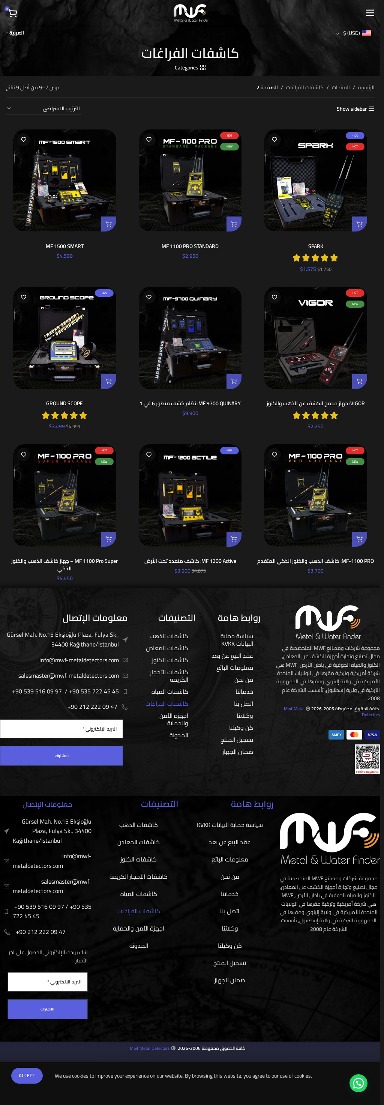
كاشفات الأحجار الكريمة (169, 675)
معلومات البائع (234, 667)
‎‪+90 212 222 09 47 (92, 706)
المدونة (179, 735)
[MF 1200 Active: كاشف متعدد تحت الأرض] (190, 495)
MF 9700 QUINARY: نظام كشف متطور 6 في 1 (190, 403)
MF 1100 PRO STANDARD (190, 246)
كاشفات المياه (170, 691)
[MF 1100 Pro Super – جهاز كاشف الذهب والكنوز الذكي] (64, 495)
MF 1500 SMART (65, 246)
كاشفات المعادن (167, 648)
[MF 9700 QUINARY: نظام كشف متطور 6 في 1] (190, 338)
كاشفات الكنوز (170, 660)
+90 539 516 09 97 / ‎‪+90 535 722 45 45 (65, 691)
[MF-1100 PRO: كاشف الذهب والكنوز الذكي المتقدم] (315, 495)
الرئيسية (366, 87)
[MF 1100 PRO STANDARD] (190, 180)
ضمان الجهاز (237, 751)
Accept (27, 1075)
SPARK (315, 246)
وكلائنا (245, 715)
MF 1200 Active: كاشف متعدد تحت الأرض (190, 561)
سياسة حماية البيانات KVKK (236, 639)
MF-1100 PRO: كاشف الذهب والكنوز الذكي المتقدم (315, 561)
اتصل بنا (243, 703)
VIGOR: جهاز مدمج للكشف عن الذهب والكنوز (316, 403)
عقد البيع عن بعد (232, 655)
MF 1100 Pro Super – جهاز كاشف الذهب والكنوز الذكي (64, 564)
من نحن (243, 679)
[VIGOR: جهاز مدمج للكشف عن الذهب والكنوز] (315, 338)
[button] (359, 224)
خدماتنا (244, 691)
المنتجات (341, 87)
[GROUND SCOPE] (64, 338)
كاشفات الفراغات (305, 87)
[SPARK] (315, 180)
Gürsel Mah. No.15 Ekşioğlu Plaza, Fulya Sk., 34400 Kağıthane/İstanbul (63, 639)
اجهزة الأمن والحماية (173, 719)
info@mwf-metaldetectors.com (79, 660)
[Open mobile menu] (370, 13)
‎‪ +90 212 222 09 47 (40, 931)
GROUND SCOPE (64, 403)
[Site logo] (191, 12)
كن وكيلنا (241, 727)
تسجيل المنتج (236, 739)
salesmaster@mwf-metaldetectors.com (68, 675)
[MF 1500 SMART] (64, 180)
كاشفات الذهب (169, 636)
